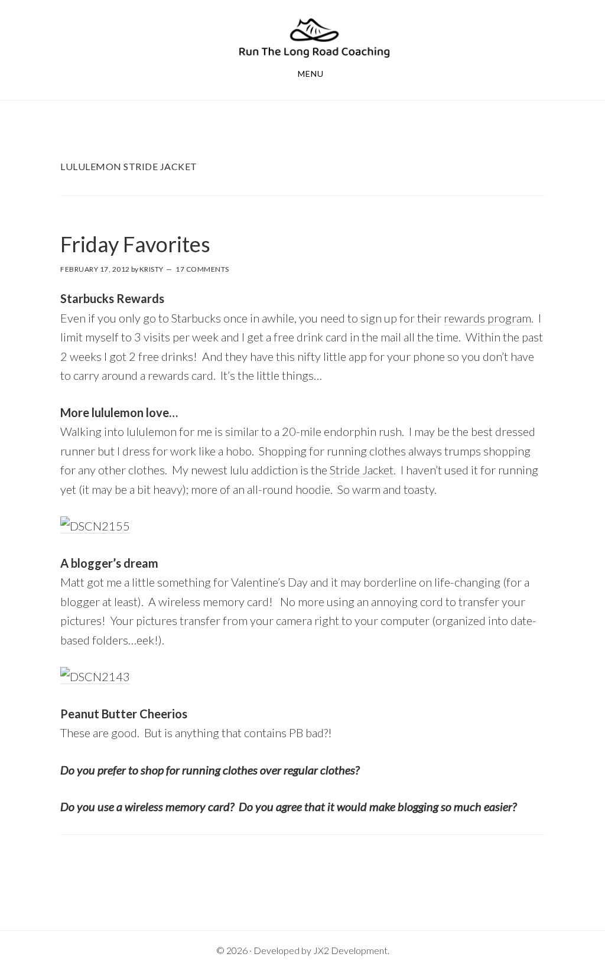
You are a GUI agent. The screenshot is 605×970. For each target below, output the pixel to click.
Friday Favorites (135, 244)
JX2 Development (350, 950)
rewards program (487, 318)
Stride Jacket (361, 470)
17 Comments (202, 269)
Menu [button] (311, 74)
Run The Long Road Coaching (314, 37)
